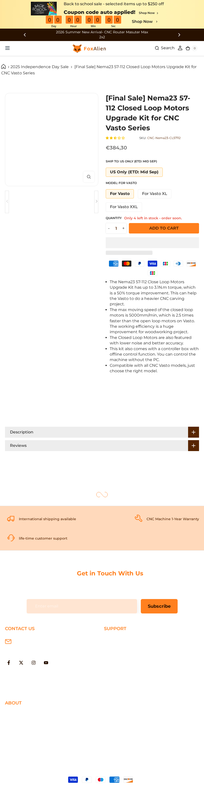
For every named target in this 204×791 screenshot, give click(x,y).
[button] (115, 138)
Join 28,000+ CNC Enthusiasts (133, 679)
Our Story (14, 713)
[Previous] (7, 202)
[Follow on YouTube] (46, 662)
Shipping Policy (119, 639)
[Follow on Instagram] (33, 662)
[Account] (180, 48)
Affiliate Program (21, 746)
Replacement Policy (124, 663)
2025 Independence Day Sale (39, 66)
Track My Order (119, 671)
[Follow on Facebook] (8, 662)
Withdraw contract (122, 688)
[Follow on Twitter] (21, 662)
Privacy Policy (18, 721)
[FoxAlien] (102, 35)
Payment (113, 647)
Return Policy (117, 655)
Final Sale (14, 754)
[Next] (96, 202)
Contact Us (16, 730)
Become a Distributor (26, 738)
